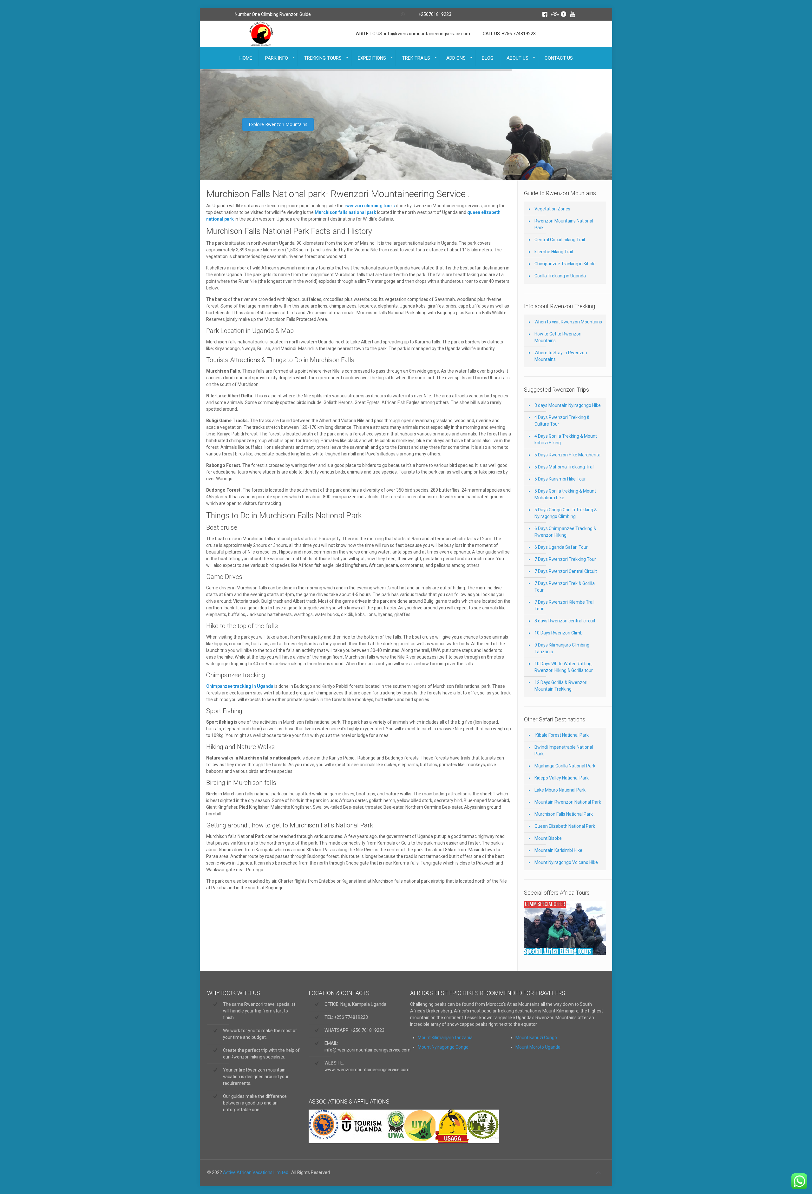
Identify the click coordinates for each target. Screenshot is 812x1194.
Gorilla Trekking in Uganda (560, 275)
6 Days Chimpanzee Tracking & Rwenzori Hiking (565, 532)
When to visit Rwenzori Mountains (568, 321)
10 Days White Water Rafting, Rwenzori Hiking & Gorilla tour (563, 667)
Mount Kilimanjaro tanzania (445, 1037)
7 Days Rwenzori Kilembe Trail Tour (564, 605)
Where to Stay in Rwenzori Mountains (560, 356)
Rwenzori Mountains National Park (563, 224)
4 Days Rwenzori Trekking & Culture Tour (562, 421)
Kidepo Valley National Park (561, 777)
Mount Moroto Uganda (537, 1047)
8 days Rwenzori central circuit (564, 620)
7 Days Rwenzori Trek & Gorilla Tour (564, 587)
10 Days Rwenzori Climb (558, 632)
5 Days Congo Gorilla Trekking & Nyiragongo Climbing (565, 513)
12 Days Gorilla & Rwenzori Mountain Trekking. (560, 686)
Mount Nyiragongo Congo (443, 1047)
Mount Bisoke (548, 838)
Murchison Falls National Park (563, 814)
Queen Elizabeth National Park (564, 826)
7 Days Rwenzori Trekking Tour (565, 559)
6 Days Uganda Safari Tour (561, 547)
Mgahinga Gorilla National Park (564, 765)
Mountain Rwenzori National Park (567, 802)
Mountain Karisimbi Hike (558, 850)
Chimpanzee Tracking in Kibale (565, 263)
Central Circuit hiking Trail (559, 239)
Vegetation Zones (552, 208)
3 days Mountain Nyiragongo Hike (567, 405)
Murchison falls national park (345, 212)
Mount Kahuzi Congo (536, 1037)
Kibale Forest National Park (561, 735)
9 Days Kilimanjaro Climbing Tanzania (561, 648)
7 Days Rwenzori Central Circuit (565, 571)
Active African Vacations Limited (256, 1172)
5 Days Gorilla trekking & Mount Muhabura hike (565, 494)
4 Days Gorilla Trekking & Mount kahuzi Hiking (565, 439)
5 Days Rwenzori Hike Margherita (567, 454)
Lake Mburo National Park (560, 790)
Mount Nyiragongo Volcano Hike (566, 862)
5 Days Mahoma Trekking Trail (564, 466)
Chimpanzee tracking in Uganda (239, 686)
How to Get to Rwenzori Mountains (557, 337)
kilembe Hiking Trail (553, 251)
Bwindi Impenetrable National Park (563, 750)
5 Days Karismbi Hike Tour (560, 478)
